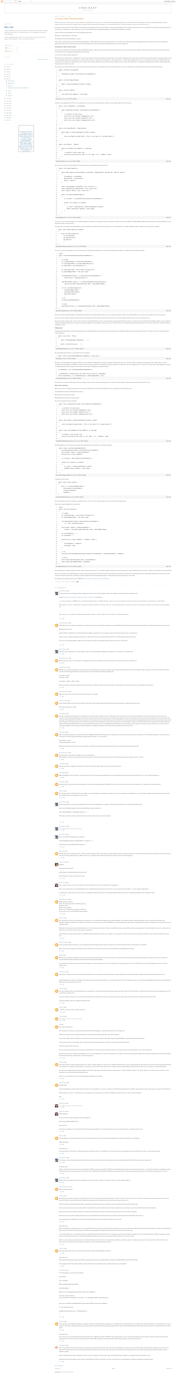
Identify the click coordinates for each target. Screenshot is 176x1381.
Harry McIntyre (63, 1082)
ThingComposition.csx (62, 378)
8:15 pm (61, 1153)
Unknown (61, 791)
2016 (7, 76)
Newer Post (57, 1368)
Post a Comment (59, 1365)
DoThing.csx (59, 358)
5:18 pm (61, 759)
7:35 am (61, 822)
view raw (168, 99)
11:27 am (62, 895)
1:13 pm (61, 1266)
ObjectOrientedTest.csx (62, 310)
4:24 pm (61, 654)
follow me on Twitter (43, 59)
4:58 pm (61, 728)
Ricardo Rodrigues (63, 623)
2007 (7, 115)
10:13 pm (62, 797)
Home (113, 1368)
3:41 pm (61, 618)
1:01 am (61, 1244)
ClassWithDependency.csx (63, 348)
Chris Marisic (62, 972)
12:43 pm (62, 1162)
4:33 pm (61, 687)
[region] (113, 83)
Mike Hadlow (14, 32)
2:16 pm (61, 1144)
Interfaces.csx (60, 99)
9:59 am (61, 1003)
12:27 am (62, 878)
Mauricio (61, 1135)
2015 (7, 79)
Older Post (169, 1368)
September (10, 83)
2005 (7, 120)
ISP (95, 948)
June (9, 91)
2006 (7, 117)
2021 (7, 67)
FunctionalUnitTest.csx (62, 566)
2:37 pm (61, 1341)
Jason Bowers (62, 1270)
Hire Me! (9, 27)
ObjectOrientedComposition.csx (64, 246)
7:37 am (61, 830)
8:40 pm (61, 1330)
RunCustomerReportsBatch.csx (64, 475)
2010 (7, 108)
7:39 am (61, 847)
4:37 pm (61, 696)
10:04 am (62, 1020)
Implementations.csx (61, 161)
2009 (7, 110)
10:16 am (62, 1058)
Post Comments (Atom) (67, 1372)
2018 (7, 74)
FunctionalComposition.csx (63, 497)
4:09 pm (61, 938)
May (9, 93)
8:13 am (61, 858)
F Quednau (61, 851)
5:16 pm (61, 748)
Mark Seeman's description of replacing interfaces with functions (79, 597)
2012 (7, 103)
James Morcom (62, 591)
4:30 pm (61, 663)
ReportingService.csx (62, 217)
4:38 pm (61, 951)
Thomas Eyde (62, 862)
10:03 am (62, 1012)
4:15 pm (61, 1131)
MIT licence (23, 37)
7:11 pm (61, 1317)
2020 (7, 69)
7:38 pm (61, 1173)
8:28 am (61, 1222)
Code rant (88, 7)
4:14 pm (61, 1107)
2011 (7, 105)
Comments (9, 51)
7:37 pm (61, 1253)
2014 (7, 98)
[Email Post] (77, 581)
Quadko (61, 955)
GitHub (75, 99)
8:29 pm (61, 1182)
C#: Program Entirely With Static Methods (69, 19)
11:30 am (62, 913)
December (10, 81)
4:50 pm (61, 709)
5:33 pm (61, 786)
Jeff (60, 1024)
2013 (7, 101)
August (10, 85)
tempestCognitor (63, 667)
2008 (7, 113)
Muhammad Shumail (64, 1186)
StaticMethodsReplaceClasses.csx (65, 441)
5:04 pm (61, 967)
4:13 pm (61, 645)
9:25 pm (61, 1191)
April (9, 95)
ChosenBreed (62, 713)
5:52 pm (61, 984)
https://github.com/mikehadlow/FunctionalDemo (97, 578)
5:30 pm (61, 777)
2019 (7, 72)
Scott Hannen (62, 1345)
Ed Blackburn (62, 882)
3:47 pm (61, 1099)
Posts (8, 48)
